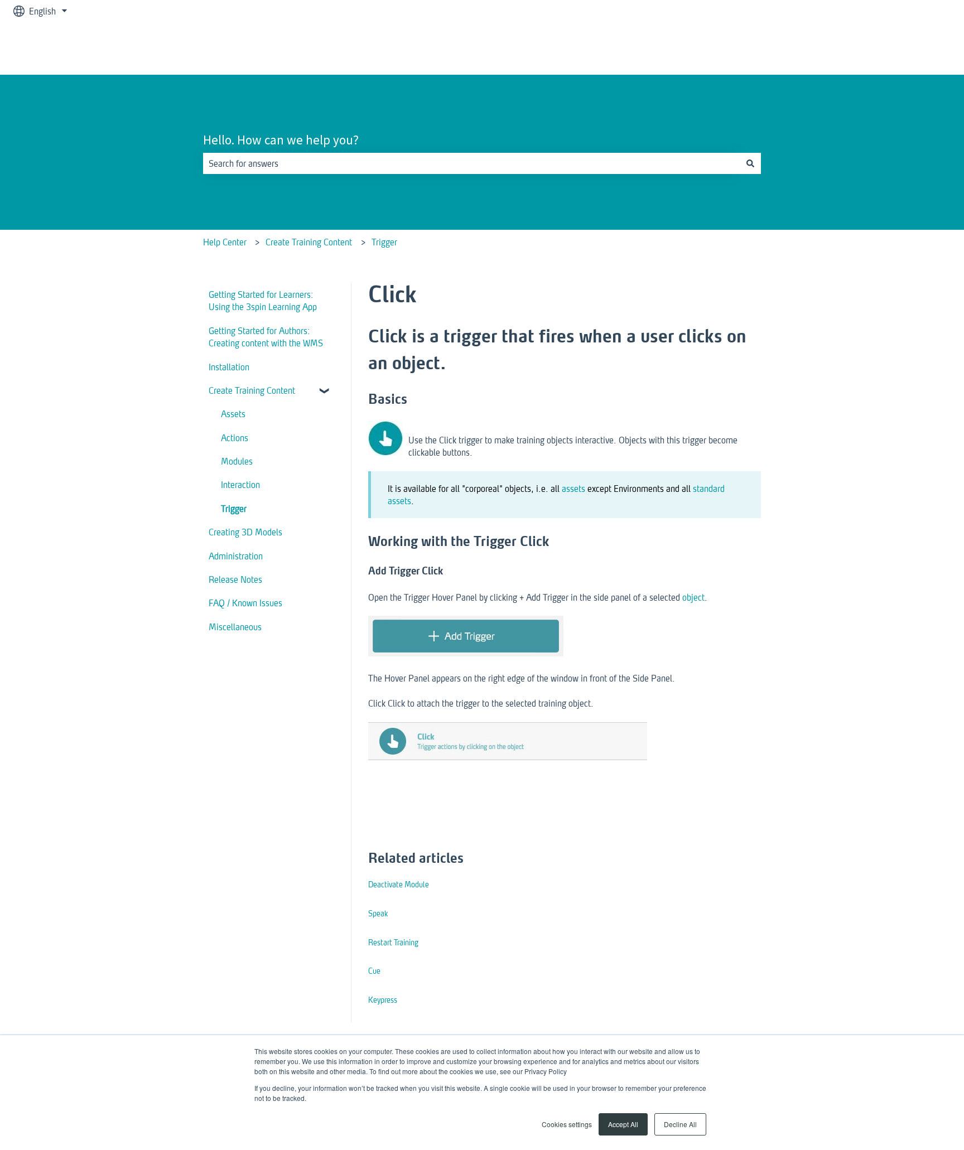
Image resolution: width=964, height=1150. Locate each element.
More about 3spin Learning (890, 48)
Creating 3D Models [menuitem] (245, 532)
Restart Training (393, 942)
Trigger (384, 242)
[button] (325, 391)
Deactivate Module (398, 884)
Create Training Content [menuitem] (252, 390)
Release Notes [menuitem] (235, 579)
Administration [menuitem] (236, 556)
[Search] (750, 163)
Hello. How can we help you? (281, 140)
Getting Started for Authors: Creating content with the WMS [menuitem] (266, 337)
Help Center (225, 242)
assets (573, 488)
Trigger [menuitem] (234, 508)
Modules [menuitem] (237, 461)
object (693, 597)
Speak (378, 913)
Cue (374, 970)
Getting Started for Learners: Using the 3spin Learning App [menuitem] (263, 300)
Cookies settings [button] (567, 1124)
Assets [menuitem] (233, 413)
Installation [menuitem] (229, 367)
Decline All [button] (680, 1124)
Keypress (382, 999)
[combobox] (471, 163)
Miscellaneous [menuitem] (235, 626)
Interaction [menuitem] (240, 484)
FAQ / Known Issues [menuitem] (245, 602)
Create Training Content (309, 242)
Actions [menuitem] (234, 437)
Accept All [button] (623, 1124)
